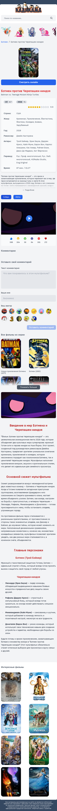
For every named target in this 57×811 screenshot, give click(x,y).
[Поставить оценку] (29, 107)
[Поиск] (51, 18)
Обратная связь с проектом (41, 809)
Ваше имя (5, 293)
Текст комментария (10, 268)
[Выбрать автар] (4, 311)
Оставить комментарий (41, 327)
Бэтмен (4, 42)
